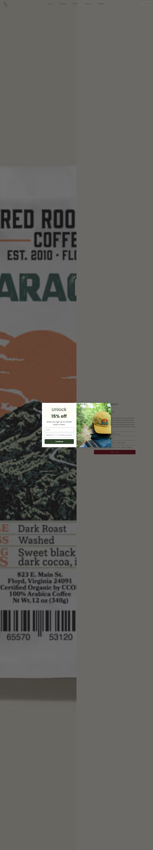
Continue (59, 441)
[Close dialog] (108, 405)
